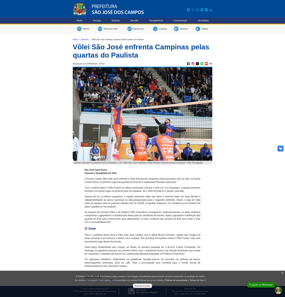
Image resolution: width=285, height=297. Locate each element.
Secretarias (203, 20)
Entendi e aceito (142, 286)
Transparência (156, 20)
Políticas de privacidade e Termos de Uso (184, 280)
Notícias (116, 20)
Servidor (134, 20)
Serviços (97, 20)
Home (79, 20)
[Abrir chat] (278, 290)
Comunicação (180, 20)
